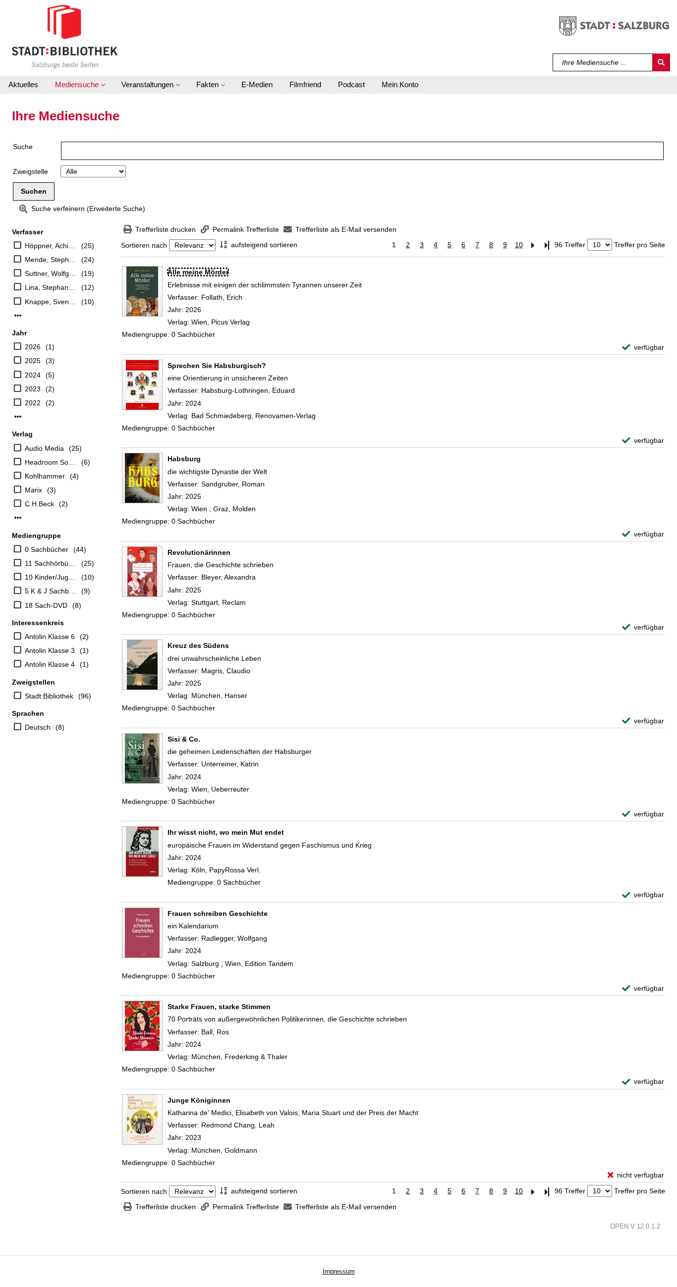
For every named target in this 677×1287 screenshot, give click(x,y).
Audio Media (44, 448)
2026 (33, 347)
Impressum (339, 1271)
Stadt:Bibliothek (49, 696)
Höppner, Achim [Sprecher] (50, 246)
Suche (23, 147)
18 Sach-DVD (46, 605)
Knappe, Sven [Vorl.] (50, 302)
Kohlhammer (45, 476)
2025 (33, 361)
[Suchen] (661, 62)
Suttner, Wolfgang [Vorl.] (50, 273)
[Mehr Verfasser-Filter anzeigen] (18, 316)
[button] (80, 85)
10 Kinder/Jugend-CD (50, 577)
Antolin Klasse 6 (50, 637)
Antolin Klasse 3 (50, 650)
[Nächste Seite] (533, 245)
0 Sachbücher (46, 549)
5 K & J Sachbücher (50, 591)
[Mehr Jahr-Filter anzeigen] (18, 417)
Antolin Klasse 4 (50, 664)
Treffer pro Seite (639, 245)
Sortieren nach (144, 245)
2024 (33, 375)
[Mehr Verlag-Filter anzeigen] (18, 518)
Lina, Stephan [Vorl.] (50, 287)
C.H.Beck (39, 504)
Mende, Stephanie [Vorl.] (50, 260)
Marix (33, 490)
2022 (33, 403)
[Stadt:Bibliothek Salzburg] (64, 36)
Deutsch (38, 727)
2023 (33, 389)
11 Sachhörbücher (50, 563)
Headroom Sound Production (50, 462)
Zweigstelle (30, 171)
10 (519, 245)
